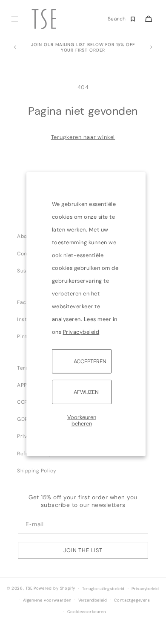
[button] (14, 19)
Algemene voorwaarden (47, 600)
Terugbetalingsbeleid (103, 588)
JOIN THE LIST (83, 550)
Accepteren (90, 361)
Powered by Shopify (54, 588)
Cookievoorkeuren (86, 611)
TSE (29, 588)
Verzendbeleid (92, 600)
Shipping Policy (37, 470)
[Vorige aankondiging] (15, 47)
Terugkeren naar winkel (83, 137)
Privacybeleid (81, 331)
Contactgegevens (132, 600)
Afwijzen (86, 392)
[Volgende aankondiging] (151, 47)
